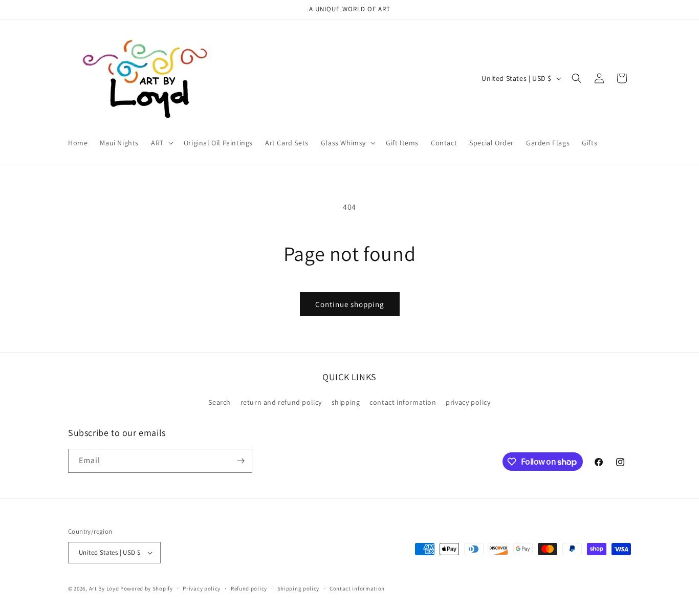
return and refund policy (281, 402)
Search (219, 402)
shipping (346, 402)
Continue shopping (349, 304)
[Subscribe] (240, 461)
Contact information (357, 588)
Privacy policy (202, 588)
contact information (402, 402)
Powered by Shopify (146, 588)
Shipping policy (298, 588)
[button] (161, 143)
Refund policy (249, 588)
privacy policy (468, 402)
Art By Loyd (104, 588)
